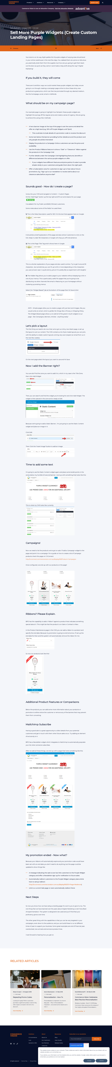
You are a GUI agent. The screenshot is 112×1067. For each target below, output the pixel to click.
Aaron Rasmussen (15, 28)
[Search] (102, 2)
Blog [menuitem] (56, 1037)
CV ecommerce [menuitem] (33, 1037)
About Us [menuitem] (44, 1037)
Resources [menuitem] (58, 1034)
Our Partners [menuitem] (45, 1043)
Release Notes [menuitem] (59, 1043)
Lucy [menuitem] (30, 1040)
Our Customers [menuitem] (46, 1040)
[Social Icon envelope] (14, 1043)
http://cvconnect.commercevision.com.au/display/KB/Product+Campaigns (51, 559)
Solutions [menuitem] (31, 1034)
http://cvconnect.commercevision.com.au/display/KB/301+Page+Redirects (55, 884)
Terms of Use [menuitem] (24, 1061)
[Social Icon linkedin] (11, 1043)
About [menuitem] (43, 1034)
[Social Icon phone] (17, 1043)
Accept (89, 1060)
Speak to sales (94, 2)
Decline (102, 1060)
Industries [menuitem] (44, 1045)
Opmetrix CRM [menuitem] (33, 1043)
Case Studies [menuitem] (58, 1040)
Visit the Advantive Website (64, 8)
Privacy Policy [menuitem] (33, 1061)
